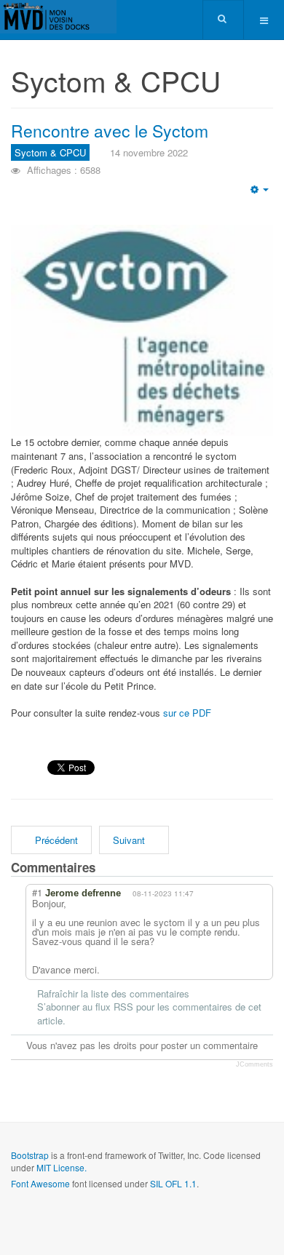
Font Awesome (40, 1183)
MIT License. (61, 1167)
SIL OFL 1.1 (173, 1183)
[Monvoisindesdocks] (58, 16)
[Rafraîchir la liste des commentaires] (122, 867)
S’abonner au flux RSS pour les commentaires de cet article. (149, 1013)
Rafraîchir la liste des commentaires (113, 993)
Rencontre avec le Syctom (109, 131)
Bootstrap (30, 1155)
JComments (254, 1064)
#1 (37, 892)
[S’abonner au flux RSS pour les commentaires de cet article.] (108, 867)
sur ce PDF (185, 713)
